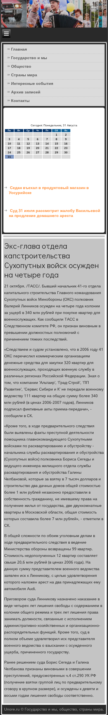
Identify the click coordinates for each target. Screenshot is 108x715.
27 (37, 152)
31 (9, 156)
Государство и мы (29, 58)
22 (56, 148)
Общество (21, 66)
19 (28, 148)
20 (37, 148)
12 (28, 143)
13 (37, 143)
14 (47, 143)
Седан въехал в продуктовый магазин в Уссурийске (49, 190)
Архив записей (25, 92)
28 (47, 152)
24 (9, 152)
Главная (19, 49)
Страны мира (24, 75)
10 (9, 143)
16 (66, 143)
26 (28, 152)
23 (66, 148)
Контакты (20, 101)
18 (18, 148)
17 (9, 148)
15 (56, 143)
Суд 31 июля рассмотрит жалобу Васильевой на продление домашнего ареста (54, 213)
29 (56, 152)
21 (47, 148)
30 (66, 152)
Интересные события (32, 83)
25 (18, 152)
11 (18, 143)
